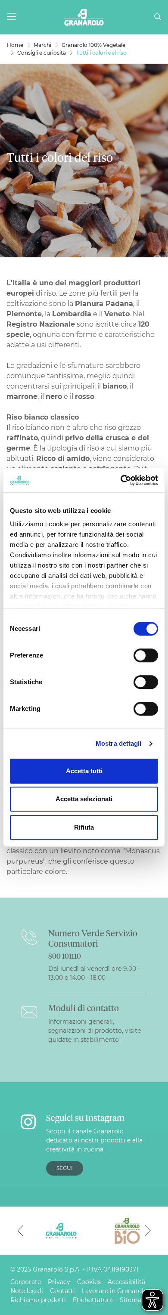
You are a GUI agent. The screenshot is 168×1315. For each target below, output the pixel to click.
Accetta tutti (84, 771)
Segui (64, 1168)
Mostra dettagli (119, 743)
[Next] (147, 1230)
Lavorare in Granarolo (114, 1291)
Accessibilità (126, 1282)
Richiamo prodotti (38, 1300)
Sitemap (132, 1300)
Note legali (26, 1291)
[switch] (146, 655)
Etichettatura (93, 1300)
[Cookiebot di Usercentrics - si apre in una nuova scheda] (121, 480)
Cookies (89, 1282)
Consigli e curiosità (41, 52)
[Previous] (20, 1230)
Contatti (62, 1291)
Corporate (25, 1282)
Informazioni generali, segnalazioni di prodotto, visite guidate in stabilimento (94, 1030)
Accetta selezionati (84, 799)
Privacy (59, 1282)
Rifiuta (84, 827)
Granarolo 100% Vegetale (93, 45)
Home (15, 45)
